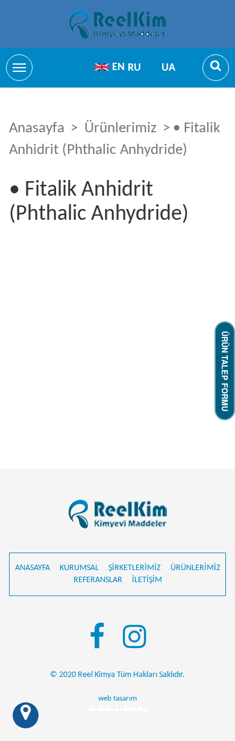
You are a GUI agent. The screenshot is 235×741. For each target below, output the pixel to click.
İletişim (147, 580)
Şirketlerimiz (134, 568)
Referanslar (98, 580)
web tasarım (117, 698)
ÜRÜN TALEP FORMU (225, 370)
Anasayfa (36, 128)
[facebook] (97, 639)
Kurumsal (79, 568)
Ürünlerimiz (120, 128)
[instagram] (134, 639)
